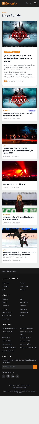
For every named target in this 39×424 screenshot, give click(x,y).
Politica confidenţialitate (19, 388)
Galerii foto (24, 302)
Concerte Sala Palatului (9, 328)
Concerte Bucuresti (26, 328)
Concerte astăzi (7, 344)
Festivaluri (23, 309)
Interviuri (23, 306)
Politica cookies (25, 385)
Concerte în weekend (9, 347)
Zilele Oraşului (7, 312)
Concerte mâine (25, 344)
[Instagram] (8, 376)
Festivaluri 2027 (25, 338)
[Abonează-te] (35, 367)
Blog (3, 289)
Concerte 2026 (6, 341)
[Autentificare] (31, 3)
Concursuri (5, 306)
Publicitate (5, 286)
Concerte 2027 (25, 341)
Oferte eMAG (6, 338)
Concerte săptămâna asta (28, 347)
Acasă (4, 271)
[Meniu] (35, 3)
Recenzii (4, 302)
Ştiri (21, 299)
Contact (22, 289)
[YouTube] (13, 376)
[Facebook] (3, 376)
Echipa (22, 283)
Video (22, 316)
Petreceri (5, 309)
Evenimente (24, 312)
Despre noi (5, 283)
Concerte (5, 299)
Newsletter (24, 286)
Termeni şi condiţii (14, 385)
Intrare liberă (6, 316)
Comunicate (5, 319)
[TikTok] (17, 376)
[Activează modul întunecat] (27, 3)
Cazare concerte (7, 332)
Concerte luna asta (8, 351)
